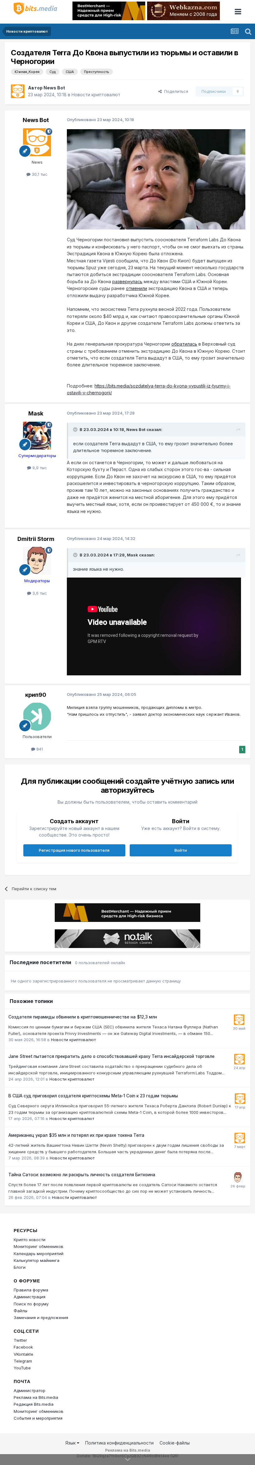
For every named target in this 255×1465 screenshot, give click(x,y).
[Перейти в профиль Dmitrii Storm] (37, 561)
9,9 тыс (39, 467)
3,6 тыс (39, 593)
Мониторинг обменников (38, 1246)
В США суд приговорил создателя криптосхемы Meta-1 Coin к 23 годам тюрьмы (93, 1095)
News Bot (54, 87)
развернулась (127, 281)
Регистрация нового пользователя (74, 850)
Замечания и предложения (41, 1317)
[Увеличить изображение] (156, 179)
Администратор (29, 1390)
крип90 (35, 695)
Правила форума (31, 1289)
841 (39, 748)
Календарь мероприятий (38, 1253)
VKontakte (23, 1354)
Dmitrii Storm (35, 539)
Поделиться (175, 91)
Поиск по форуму (31, 1303)
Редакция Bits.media (33, 1404)
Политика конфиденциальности (119, 1442)
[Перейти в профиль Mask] (37, 436)
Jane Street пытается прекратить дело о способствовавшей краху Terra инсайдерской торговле (111, 1056)
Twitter (20, 1340)
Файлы (20, 1310)
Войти (180, 850)
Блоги (20, 1267)
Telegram (23, 1360)
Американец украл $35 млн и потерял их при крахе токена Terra (76, 1135)
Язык (71, 1442)
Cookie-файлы (175, 1442)
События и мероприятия (38, 1418)
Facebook (23, 1347)
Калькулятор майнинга (36, 1260)
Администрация (29, 1296)
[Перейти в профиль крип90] (37, 717)
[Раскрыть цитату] (76, 429)
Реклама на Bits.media (36, 1397)
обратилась (184, 344)
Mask (35, 413)
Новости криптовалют (96, 94)
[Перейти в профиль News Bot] (18, 91)
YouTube (22, 1367)
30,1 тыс (39, 174)
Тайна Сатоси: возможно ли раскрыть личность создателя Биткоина (81, 1174)
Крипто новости (29, 1239)
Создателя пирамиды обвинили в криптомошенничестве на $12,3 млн (82, 1016)
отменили (136, 288)
